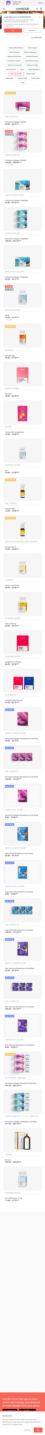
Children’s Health (22, 78)
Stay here (31, 30)
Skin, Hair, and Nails (16, 74)
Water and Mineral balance (16, 48)
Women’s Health (30, 74)
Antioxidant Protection (32, 56)
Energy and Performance (14, 56)
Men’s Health (9, 78)
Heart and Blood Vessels (32, 61)
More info (27, 1430)
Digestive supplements (30, 52)
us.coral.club (8, 26)
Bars (23, 82)
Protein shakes (36, 78)
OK (38, 1430)
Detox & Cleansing (14, 52)
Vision (22, 69)
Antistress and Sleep (32, 65)
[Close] (3, 3)
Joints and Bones (11, 69)
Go (13, 30)
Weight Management (34, 69)
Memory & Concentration (15, 65)
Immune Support (32, 48)
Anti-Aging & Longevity (13, 61)
